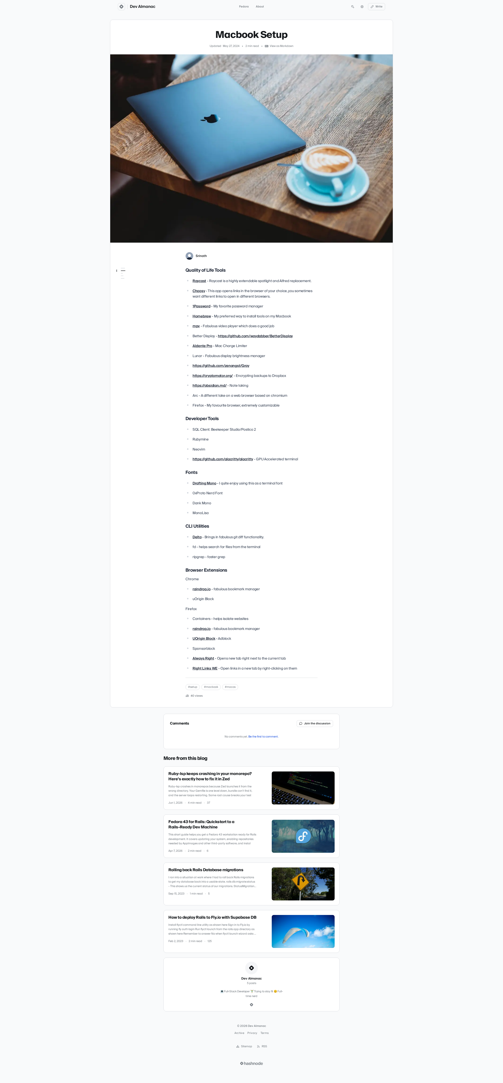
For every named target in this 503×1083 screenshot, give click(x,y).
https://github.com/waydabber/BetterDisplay (255, 336)
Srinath (201, 256)
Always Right (203, 658)
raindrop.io (202, 589)
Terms (265, 1033)
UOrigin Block (204, 639)
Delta (197, 537)
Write (379, 6)
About (260, 6)
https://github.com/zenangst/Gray (221, 366)
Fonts (122, 287)
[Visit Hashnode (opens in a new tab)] (251, 1063)
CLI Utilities (126, 292)
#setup (192, 687)
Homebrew (202, 316)
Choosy (199, 291)
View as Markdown (281, 46)
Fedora (244, 6)
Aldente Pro (202, 346)
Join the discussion (317, 723)
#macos (230, 687)
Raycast (199, 281)
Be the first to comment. (263, 736)
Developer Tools (130, 281)
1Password (201, 306)
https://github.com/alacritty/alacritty (223, 459)
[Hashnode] (251, 1005)
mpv (196, 326)
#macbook (211, 687)
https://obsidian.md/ (210, 386)
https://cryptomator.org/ (213, 376)
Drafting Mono (204, 483)
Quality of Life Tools (131, 276)
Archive (239, 1033)
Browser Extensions (131, 298)
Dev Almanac (142, 6)
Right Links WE (205, 668)
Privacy (252, 1033)
